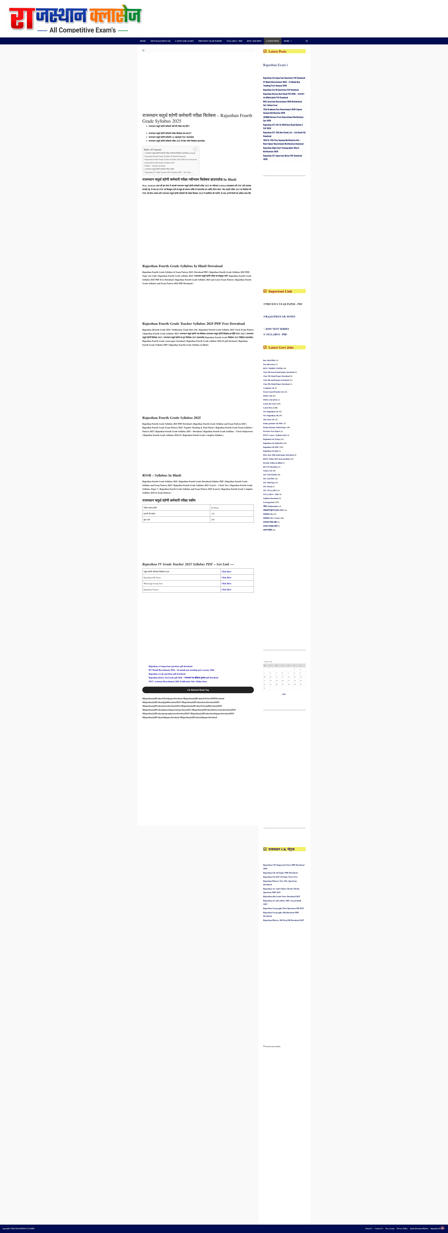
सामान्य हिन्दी (267, 529)
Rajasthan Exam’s (275, 64)
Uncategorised (269, 502)
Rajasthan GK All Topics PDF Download (280, 872)
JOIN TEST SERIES (277, 329)
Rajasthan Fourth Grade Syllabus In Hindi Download (165, 156)
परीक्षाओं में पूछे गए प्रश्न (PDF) (273, 510)
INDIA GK (267, 395)
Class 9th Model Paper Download (276, 384)
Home (143, 41)
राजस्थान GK (268, 514)
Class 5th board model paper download (278, 372)
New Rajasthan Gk (160, 41)
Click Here (226, 571)
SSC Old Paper (269, 482)
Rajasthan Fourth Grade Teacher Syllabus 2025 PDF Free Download (171, 159)
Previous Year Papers (210, 41)
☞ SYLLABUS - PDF (275, 334)
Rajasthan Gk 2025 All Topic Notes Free (280, 876)
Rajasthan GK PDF (271, 447)
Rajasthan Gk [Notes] (271, 439)
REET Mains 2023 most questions (276, 458)
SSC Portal (267, 486)
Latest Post (272, 41)
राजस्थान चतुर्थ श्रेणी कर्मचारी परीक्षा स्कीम (159, 169)
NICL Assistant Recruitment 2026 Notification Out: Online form (178, 681)
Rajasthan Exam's (437, 1228)
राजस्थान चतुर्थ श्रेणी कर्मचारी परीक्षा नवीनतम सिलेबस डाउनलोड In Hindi (170, 153)
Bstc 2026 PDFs (254, 41)
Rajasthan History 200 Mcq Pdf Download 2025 (283, 920)
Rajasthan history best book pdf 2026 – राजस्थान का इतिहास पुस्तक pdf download (183, 677)
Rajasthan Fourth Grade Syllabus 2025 (160, 162)
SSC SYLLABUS (270, 490)
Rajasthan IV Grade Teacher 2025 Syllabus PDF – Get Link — (169, 172)
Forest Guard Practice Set (273, 391)
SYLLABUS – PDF (234, 41)
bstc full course (269, 364)
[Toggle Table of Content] (194, 149)
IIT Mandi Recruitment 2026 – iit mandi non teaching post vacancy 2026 (181, 669)
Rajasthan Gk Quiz (270, 451)
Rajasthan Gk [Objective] (273, 443)
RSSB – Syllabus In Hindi (155, 166)
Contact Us (379, 1228)
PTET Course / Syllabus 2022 (275, 435)
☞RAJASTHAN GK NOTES (279, 316)
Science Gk (267, 470)
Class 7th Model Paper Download (276, 376)
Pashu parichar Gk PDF (273, 423)
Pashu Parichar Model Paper (274, 427)
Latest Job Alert (184, 41)
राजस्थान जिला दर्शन (270, 522)
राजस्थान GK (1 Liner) (271, 518)
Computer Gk (268, 388)
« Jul (283, 694)
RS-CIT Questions (270, 466)
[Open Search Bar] (306, 40)
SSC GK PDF (268, 478)
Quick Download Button (419, 1228)
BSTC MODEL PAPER (273, 368)
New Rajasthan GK (271, 415)
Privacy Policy (402, 1228)
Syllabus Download (270, 498)
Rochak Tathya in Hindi (272, 462)
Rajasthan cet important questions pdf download (170, 666)
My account (389, 1228)
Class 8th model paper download (276, 380)
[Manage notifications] (442, 1228)
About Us (368, 1228)
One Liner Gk (268, 419)
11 (270, 677)
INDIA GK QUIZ (270, 399)
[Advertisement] (198, 214)
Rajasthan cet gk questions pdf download (167, 673)
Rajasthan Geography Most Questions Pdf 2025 (283, 908)
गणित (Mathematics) (271, 506)
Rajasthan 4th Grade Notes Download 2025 (281, 896)
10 (264, 677)
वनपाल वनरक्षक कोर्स (270, 526)
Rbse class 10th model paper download (278, 455)
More (287, 41)
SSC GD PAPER (270, 474)
